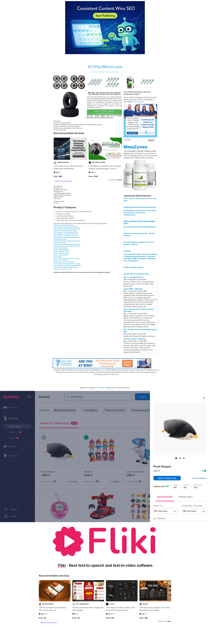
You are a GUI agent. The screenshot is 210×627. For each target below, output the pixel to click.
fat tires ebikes (100, 388)
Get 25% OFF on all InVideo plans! (136, 274)
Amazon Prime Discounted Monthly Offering (67, 258)
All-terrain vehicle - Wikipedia (135, 339)
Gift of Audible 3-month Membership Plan (66, 232)
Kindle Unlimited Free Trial (61, 253)
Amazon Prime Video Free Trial (63, 269)
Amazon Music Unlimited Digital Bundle (65, 267)
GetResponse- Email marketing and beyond (140, 207)
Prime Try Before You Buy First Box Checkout (67, 264)
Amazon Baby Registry (60, 248)
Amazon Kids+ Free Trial (61, 260)
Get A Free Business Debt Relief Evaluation (140, 227)
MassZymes (135, 147)
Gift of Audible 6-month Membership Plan (66, 234)
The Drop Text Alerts (60, 243)
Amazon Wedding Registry (61, 250)
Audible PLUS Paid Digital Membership (65, 230)
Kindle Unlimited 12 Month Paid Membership (67, 237)
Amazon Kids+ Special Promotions (64, 262)
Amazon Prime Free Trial (61, 251)
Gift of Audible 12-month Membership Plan (66, 227)
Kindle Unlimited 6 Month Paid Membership (66, 244)
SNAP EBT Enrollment (60, 239)
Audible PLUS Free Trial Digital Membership (67, 241)
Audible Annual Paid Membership (64, 225)
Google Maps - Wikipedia (133, 289)
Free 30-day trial (138, 102)
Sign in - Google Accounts (134, 277)
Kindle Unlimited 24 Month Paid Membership (67, 229)
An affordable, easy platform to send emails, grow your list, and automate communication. (140, 212)
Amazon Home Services (61, 255)
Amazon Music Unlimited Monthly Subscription (67, 265)
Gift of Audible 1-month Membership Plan (66, 236)
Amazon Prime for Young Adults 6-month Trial (67, 246)
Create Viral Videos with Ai (133, 267)
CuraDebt (127, 251)
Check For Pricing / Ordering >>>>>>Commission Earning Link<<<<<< (104, 112)
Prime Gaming (58, 257)
